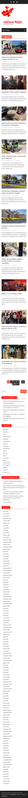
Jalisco (5, 451)
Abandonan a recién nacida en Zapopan (14, 92)
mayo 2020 (6, 670)
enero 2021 (6, 651)
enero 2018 (6, 726)
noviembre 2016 (7, 760)
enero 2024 (6, 566)
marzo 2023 (6, 589)
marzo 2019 (6, 703)
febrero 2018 (6, 724)
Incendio (5, 444)
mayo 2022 (6, 613)
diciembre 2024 (7, 539)
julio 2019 (5, 693)
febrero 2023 (6, 592)
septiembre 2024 (7, 547)
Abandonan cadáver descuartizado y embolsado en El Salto (14, 487)
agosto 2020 (6, 663)
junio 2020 (5, 667)
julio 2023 (5, 580)
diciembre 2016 (7, 757)
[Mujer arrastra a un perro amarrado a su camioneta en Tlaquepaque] (14, 113)
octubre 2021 (6, 629)
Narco (4, 455)
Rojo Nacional (6, 462)
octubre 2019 (6, 686)
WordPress (13, 794)
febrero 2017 (6, 753)
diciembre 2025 (7, 518)
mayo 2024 (6, 556)
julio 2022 (5, 608)
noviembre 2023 (7, 570)
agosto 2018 (6, 715)
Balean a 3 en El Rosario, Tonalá (12, 294)
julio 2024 (5, 551)
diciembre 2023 (7, 568)
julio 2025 (5, 525)
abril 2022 (5, 615)
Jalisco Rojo (12, 22)
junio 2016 (5, 771)
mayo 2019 (6, 698)
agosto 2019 (6, 691)
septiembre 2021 (7, 632)
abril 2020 (5, 672)
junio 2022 (5, 611)
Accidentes (6, 432)
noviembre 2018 (7, 712)
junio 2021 (5, 639)
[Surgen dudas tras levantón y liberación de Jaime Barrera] (14, 351)
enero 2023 (6, 594)
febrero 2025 (6, 535)
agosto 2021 (6, 634)
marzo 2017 (6, 750)
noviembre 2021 (7, 627)
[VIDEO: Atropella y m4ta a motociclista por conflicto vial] (14, 146)
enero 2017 (6, 755)
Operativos (6, 458)
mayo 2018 (6, 717)
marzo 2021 (6, 646)
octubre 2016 (6, 762)
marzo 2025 (6, 532)
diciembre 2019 (7, 682)
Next (15, 384)
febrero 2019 (6, 705)
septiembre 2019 (7, 689)
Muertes (5, 453)
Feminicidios (6, 441)
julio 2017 (5, 741)
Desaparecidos (7, 436)
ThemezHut (4, 796)
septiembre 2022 (7, 603)
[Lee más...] (12, 69)
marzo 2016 (6, 779)
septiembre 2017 (7, 736)
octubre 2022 (6, 601)
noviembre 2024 (7, 542)
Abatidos (5, 429)
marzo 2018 (6, 722)
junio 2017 (5, 743)
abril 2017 (5, 748)
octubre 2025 (6, 521)
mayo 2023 (6, 584)
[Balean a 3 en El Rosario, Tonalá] (14, 285)
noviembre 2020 (7, 656)
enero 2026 (6, 516)
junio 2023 (5, 582)
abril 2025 (5, 530)
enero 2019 (6, 708)
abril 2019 (5, 700)
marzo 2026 (6, 513)
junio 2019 (5, 696)
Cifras (4, 434)
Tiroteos (5, 470)
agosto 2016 (6, 767)
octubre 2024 (6, 544)
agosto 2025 (6, 523)
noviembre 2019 (7, 684)
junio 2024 (5, 554)
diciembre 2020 (7, 653)
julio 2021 (5, 637)
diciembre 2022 (7, 596)
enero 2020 (6, 679)
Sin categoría (6, 465)
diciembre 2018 (7, 710)
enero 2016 (6, 783)
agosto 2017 (6, 738)
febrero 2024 (6, 563)
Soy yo (4, 492)
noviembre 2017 (7, 731)
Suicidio (5, 467)
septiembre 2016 (7, 764)
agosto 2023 (6, 577)
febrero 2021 (6, 648)
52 (23, 382)
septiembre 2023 (7, 575)
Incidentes (6, 446)
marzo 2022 (6, 618)
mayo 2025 (6, 528)
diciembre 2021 (7, 625)
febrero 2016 (6, 781)
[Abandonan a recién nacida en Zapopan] (14, 82)
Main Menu (7, 30)
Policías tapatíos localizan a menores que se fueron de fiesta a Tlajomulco (13, 497)
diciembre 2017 (7, 729)
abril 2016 (5, 776)
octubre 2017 (6, 734)
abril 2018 (5, 719)
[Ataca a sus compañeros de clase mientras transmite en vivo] (14, 47)
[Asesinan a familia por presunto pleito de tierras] (14, 216)
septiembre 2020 (7, 660)
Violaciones (6, 472)
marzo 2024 (6, 561)
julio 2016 (5, 769)
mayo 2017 (6, 745)
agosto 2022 (6, 606)
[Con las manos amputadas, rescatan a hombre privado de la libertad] (14, 181)
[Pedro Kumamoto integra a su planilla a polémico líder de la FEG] (14, 316)
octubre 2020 (6, 658)
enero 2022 (6, 622)
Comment (17, 61)
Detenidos (5, 439)
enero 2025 (6, 537)
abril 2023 (5, 587)
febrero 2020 (6, 677)
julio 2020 (5, 665)
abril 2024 (5, 558)
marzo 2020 (6, 674)
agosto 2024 (6, 549)
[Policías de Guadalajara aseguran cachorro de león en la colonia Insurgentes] (14, 249)
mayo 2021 (6, 641)
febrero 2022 (6, 620)
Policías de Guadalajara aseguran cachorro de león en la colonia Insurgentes (12, 261)
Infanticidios (6, 448)
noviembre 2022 (7, 599)
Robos (4, 460)
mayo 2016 (6, 774)
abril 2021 (5, 644)
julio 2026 (5, 511)
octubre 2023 (6, 573)
